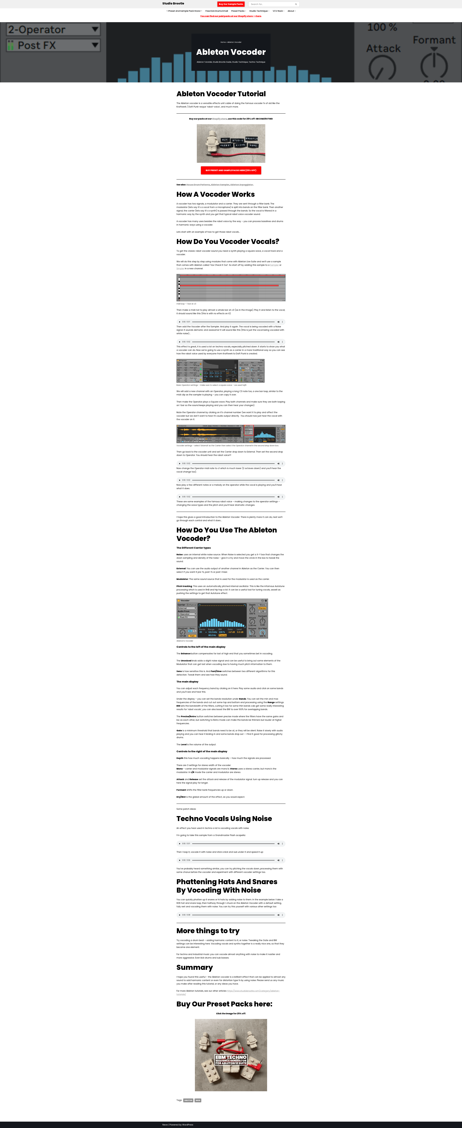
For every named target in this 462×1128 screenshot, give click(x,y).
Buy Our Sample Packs (231, 4)
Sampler (274, 265)
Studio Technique (240, 62)
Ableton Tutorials (204, 62)
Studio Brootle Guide (222, 62)
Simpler (180, 268)
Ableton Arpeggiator (241, 184)
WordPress (187, 1124)
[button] (245, 11)
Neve (165, 1124)
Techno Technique (257, 62)
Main (198, 1100)
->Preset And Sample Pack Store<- (184, 11)
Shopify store (219, 118)
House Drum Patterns (198, 184)
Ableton (188, 1100)
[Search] (296, 4)
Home (223, 42)
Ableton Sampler (220, 184)
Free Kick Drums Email (216, 11)
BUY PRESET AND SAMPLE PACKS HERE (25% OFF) (231, 170)
